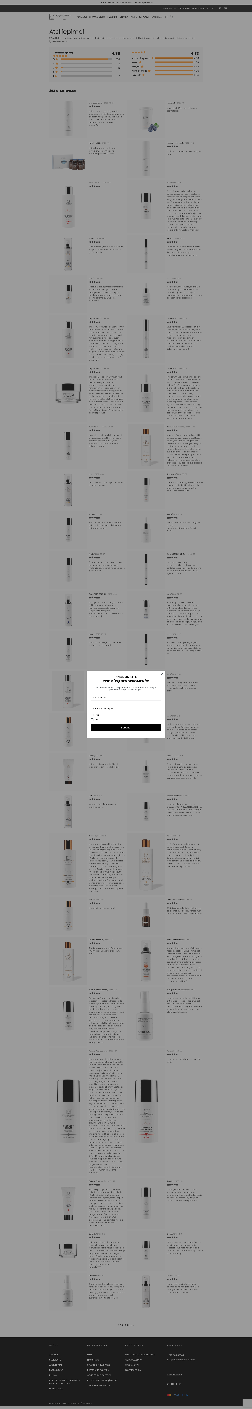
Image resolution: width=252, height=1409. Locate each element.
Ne (97, 719)
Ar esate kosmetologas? (102, 708)
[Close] (162, 674)
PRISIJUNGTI (126, 727)
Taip (97, 715)
